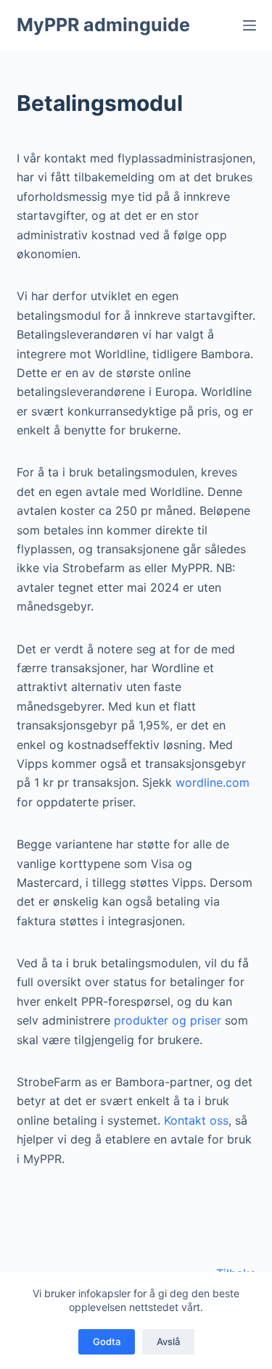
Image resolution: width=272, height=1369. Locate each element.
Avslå (168, 1341)
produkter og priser (169, 1020)
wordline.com (213, 782)
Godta (106, 1341)
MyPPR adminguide (103, 25)
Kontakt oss (196, 1120)
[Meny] (249, 25)
